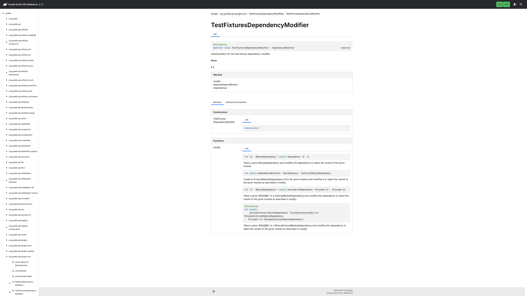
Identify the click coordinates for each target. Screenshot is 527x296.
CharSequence (290, 173)
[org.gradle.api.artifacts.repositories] (4, 73)
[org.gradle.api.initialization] (4, 173)
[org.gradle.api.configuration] (4, 135)
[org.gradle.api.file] (4, 162)
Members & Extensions (236, 102)
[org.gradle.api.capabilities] (4, 124)
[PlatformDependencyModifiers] (6, 283)
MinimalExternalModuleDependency (264, 216)
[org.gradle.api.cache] (4, 118)
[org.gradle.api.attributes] (4, 102)
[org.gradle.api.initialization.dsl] (4, 187)
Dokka (350, 290)
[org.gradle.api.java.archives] (4, 204)
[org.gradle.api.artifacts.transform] (4, 85)
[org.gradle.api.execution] (4, 157)
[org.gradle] (4, 18)
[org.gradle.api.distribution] (4, 146)
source (345, 47)
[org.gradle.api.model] (4, 234)
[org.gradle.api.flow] (4, 167)
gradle (11, 4)
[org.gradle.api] (4, 24)
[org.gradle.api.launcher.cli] (4, 215)
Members (217, 102)
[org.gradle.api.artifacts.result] (4, 80)
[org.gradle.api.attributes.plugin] (4, 113)
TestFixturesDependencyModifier (250, 47)
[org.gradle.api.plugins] (4, 240)
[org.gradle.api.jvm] (4, 209)
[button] (521, 4)
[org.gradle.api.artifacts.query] (4, 66)
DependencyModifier (283, 47)
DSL (506, 4)
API (499, 4)
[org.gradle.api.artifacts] (4, 29)
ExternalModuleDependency (316, 173)
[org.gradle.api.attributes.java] (4, 107)
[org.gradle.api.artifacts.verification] (4, 96)
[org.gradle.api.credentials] (4, 140)
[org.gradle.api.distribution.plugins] (4, 151)
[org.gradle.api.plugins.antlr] (4, 245)
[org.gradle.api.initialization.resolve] (4, 193)
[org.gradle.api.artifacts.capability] (4, 35)
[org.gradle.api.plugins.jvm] (4, 256)
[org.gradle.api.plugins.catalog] (4, 251)
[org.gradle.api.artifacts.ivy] (4, 55)
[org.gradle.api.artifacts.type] (4, 91)
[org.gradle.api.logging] (4, 220)
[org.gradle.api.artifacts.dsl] (4, 49)
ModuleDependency (265, 156)
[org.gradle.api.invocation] (4, 198)
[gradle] (2, 13)
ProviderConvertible (302, 212)
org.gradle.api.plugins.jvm (233, 13)
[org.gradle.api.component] (4, 129)
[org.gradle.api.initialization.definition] (4, 180)
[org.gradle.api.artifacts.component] (4, 42)
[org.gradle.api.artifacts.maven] (4, 60)
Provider (320, 189)
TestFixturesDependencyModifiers (266, 13)
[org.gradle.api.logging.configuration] (4, 227)
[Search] (521, 4)
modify (282, 182)
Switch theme (515, 4)
